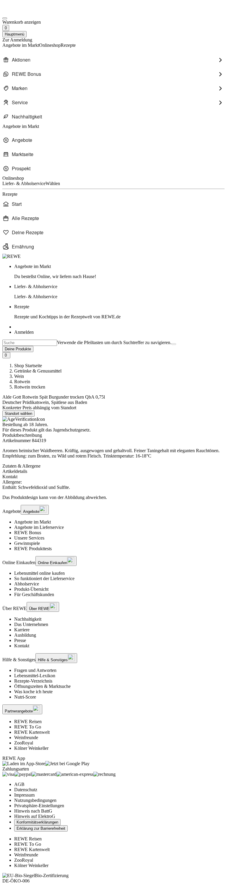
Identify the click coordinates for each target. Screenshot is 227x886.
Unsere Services (29, 537)
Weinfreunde (26, 737)
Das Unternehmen (31, 624)
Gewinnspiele (27, 543)
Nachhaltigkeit (27, 619)
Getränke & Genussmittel (37, 370)
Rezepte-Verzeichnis (33, 680)
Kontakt (21, 645)
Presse (20, 640)
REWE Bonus (27, 532)
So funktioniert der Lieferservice (44, 578)
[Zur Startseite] (22, 11)
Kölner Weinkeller (31, 748)
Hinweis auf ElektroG (34, 816)
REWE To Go (27, 726)
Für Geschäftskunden (34, 594)
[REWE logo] (11, 256)
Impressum (24, 794)
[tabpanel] (113, 484)
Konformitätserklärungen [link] (37, 822)
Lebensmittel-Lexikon (34, 675)
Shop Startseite (28, 365)
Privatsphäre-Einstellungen (39, 805)
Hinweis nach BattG (33, 810)
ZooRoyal (23, 742)
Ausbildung (25, 635)
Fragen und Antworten (35, 670)
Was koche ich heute (33, 691)
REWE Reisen (28, 721)
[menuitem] (113, 60)
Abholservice (26, 583)
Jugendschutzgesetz (71, 429)
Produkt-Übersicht (31, 589)
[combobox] (29, 343)
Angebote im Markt (32, 521)
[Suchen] (173, 344)
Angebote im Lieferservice (39, 527)
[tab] (113, 466)
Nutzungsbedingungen (35, 800)
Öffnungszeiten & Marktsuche (42, 686)
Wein (19, 376)
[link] (119, 271)
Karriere (22, 629)
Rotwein (22, 381)
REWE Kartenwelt (32, 732)
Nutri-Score (25, 696)
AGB (19, 784)
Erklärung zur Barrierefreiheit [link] (41, 828)
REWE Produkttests (33, 548)
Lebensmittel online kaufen (39, 573)
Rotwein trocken (29, 386)
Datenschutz (25, 789)
